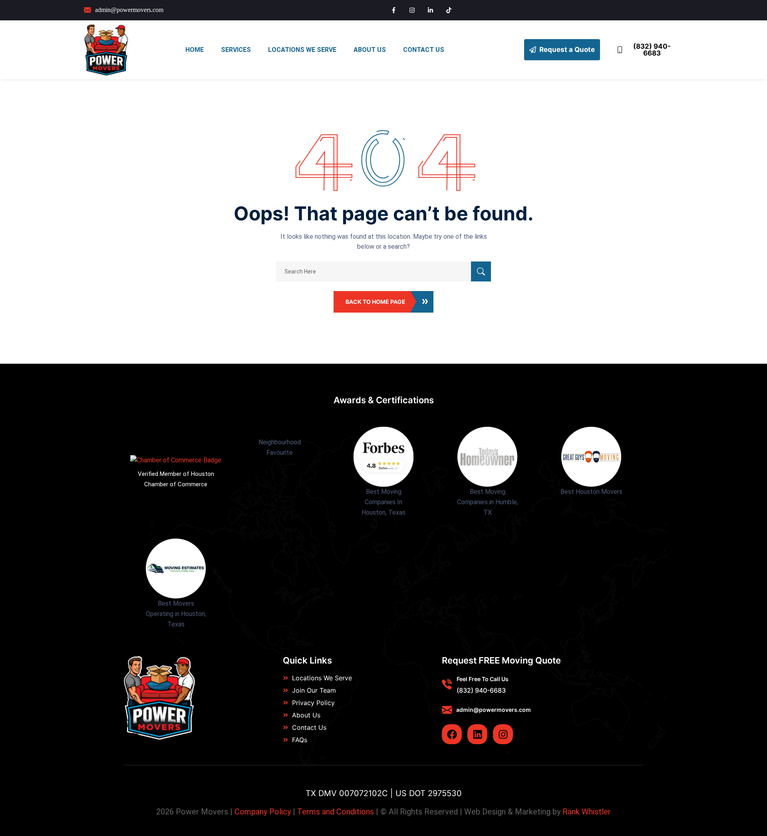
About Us (370, 49)
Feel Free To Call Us (483, 679)
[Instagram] (503, 734)
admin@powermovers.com (493, 709)
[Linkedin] (477, 734)
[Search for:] (383, 271)
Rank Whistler (586, 811)
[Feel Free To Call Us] (447, 684)
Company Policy (262, 811)
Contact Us (423, 49)
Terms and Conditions (335, 811)
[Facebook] (452, 734)
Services (236, 49)
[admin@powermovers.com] (447, 710)
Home (194, 49)
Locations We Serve (302, 49)
